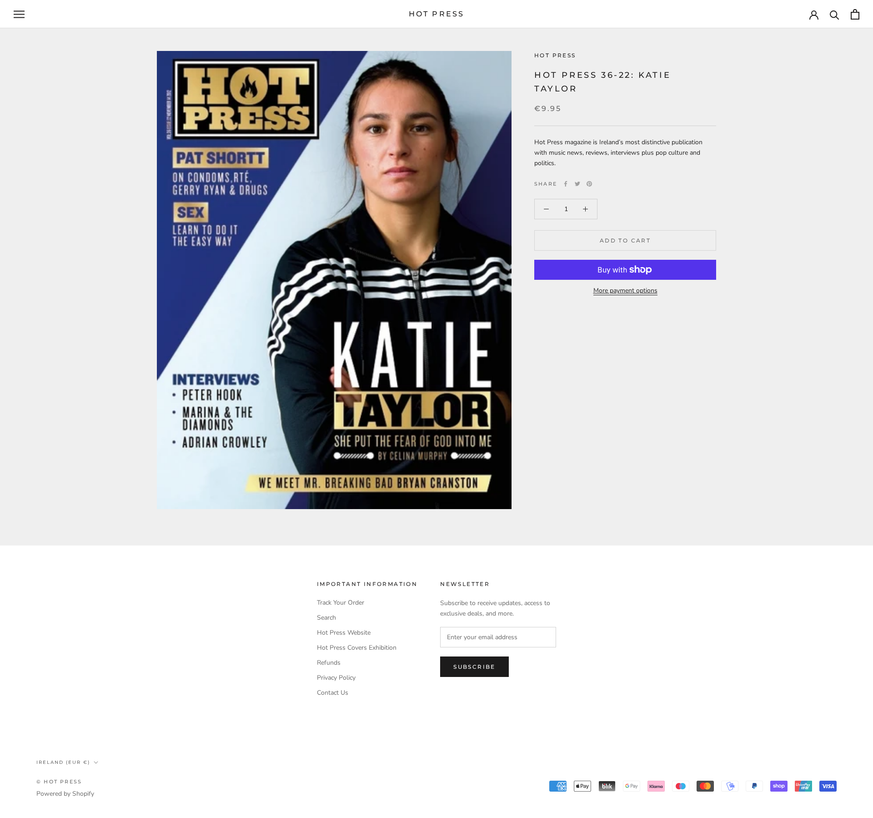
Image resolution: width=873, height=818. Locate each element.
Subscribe (474, 666)
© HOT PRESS (59, 781)
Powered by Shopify (65, 793)
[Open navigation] (19, 14)
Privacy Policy (336, 677)
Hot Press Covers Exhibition (356, 647)
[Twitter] (577, 184)
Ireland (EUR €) (63, 762)
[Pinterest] (589, 184)
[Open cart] (855, 14)
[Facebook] (565, 184)
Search (326, 617)
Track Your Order (340, 602)
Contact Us (332, 692)
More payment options (625, 290)
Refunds (329, 662)
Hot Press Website (344, 632)
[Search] (834, 14)
